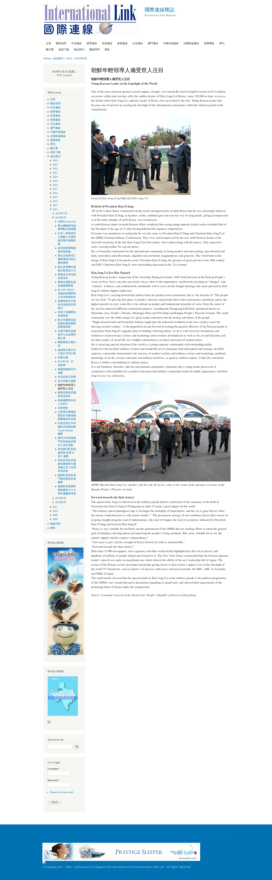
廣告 (107, 49)
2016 (55, 193)
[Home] (91, 20)
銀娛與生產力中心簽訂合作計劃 (67, 351)
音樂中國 (63, 357)
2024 (55, 160)
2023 (55, 164)
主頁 (48, 43)
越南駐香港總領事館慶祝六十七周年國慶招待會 (67, 490)
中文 (59, 75)
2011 (55, 506)
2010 (55, 511)
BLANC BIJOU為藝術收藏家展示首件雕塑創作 (67, 293)
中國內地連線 (171, 43)
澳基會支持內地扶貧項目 (67, 276)
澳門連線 (153, 43)
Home (46, 58)
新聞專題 (209, 43)
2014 (55, 201)
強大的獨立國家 (67, 381)
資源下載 (64, 49)
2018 (55, 185)
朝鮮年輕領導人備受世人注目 (67, 386)
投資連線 (107, 43)
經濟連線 (92, 43)
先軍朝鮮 (63, 408)
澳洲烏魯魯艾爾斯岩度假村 (67, 394)
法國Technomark (66, 221)
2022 (55, 168)
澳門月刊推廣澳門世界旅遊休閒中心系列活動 (67, 441)
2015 (55, 197)
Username (54, 768)
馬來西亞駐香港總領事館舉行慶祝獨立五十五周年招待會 (67, 466)
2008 (55, 519)
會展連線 (122, 43)
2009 (55, 515)
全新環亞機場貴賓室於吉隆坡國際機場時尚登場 (67, 415)
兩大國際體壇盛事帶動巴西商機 (67, 227)
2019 (55, 181)
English (68, 75)
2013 (55, 205)
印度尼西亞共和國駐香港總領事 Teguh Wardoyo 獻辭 (67, 428)
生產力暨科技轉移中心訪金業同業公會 (67, 334)
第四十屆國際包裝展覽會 (67, 313)
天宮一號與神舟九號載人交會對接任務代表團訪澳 (67, 239)
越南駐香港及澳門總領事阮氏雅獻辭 (67, 478)
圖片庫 (50, 49)
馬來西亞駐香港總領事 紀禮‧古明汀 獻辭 (67, 452)
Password (53, 780)
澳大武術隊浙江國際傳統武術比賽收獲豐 (67, 259)
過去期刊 (79, 49)
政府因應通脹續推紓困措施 (67, 249)
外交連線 (76, 43)
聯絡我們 (94, 49)
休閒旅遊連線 (191, 43)
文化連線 (137, 43)
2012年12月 (61, 213)
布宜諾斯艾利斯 (67, 376)
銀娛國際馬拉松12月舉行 (67, 402)
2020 (55, 176)
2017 (55, 189)
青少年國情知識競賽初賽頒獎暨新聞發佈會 (67, 323)
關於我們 (61, 43)
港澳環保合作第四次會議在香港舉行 (67, 304)
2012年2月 (60, 502)
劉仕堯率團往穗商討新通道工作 (67, 268)
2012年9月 (81, 58)
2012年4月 (60, 498)
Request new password (61, 792)
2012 (69, 58)
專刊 (221, 43)
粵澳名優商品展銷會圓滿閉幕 (67, 283)
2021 (55, 172)
